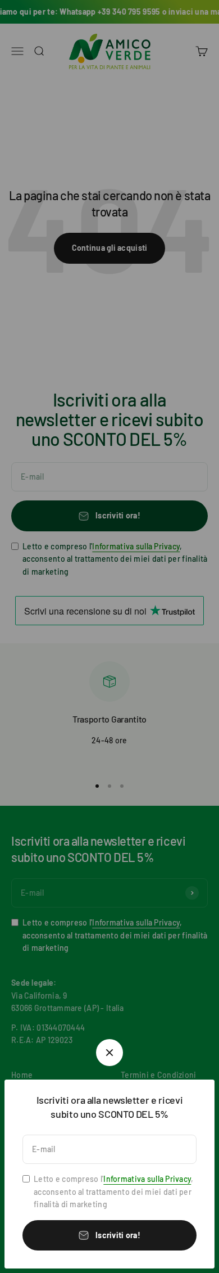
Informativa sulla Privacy (147, 1179)
